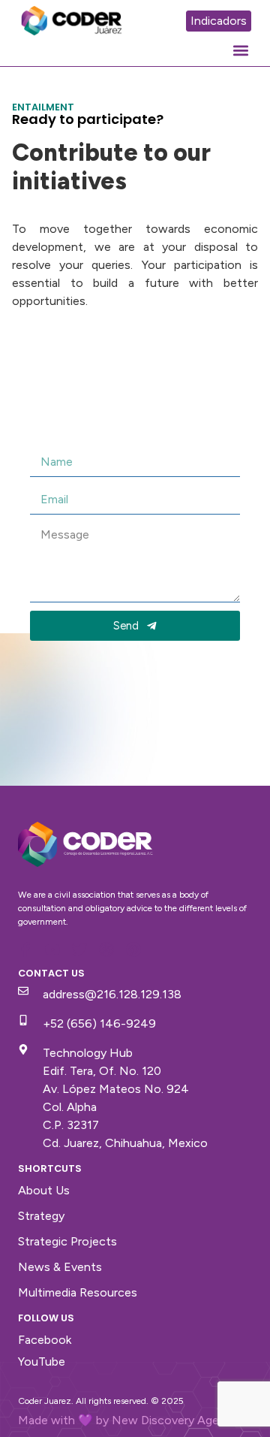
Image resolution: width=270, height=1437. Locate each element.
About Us (44, 1190)
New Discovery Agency (175, 1420)
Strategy (41, 1216)
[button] (240, 50)
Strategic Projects (67, 1241)
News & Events (60, 1267)
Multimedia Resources (77, 1292)
